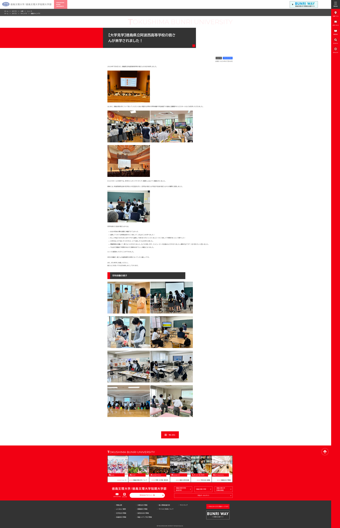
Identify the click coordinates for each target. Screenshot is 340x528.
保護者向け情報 (121, 517)
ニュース (29, 11)
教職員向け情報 (142, 509)
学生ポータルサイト (203, 495)
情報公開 (119, 505)
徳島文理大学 (220, 489)
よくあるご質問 (121, 509)
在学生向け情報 (121, 513)
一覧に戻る (171, 435)
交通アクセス (336, 16)
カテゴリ (14, 11)
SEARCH (335, 43)
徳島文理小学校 (201, 489)
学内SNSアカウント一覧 (147, 495)
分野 (22, 11)
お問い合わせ (335, 25)
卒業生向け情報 (142, 505)
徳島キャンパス (35, 13)
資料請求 (335, 34)
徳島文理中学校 (181, 489)
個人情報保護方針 (164, 505)
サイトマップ (184, 505)
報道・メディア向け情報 (145, 517)
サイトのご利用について (166, 509)
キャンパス (24, 13)
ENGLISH (335, 52)
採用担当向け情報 (143, 513)
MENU (336, 6)
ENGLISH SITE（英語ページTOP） (219, 506)
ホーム (6, 11)
